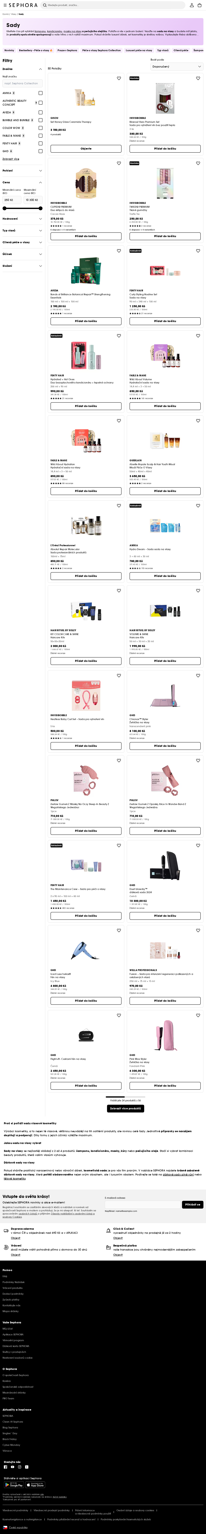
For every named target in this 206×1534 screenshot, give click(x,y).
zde (42, 1494)
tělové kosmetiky (14, 1178)
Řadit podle (157, 59)
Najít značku (10, 76)
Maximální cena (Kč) (30, 191)
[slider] (4, 208)
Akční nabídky (60, 1497)
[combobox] (177, 66)
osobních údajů (28, 1213)
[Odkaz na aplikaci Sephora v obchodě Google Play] (14, 1485)
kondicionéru (54, 31)
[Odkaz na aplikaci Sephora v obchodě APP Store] (35, 1485)
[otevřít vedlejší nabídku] (5, 5)
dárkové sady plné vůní (178, 1174)
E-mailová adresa (115, 1197)
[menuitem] (192, 5)
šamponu (40, 31)
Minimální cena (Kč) (12, 191)
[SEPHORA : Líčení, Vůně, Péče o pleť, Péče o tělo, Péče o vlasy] (23, 5)
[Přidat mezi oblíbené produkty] (119, 78)
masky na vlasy (72, 31)
